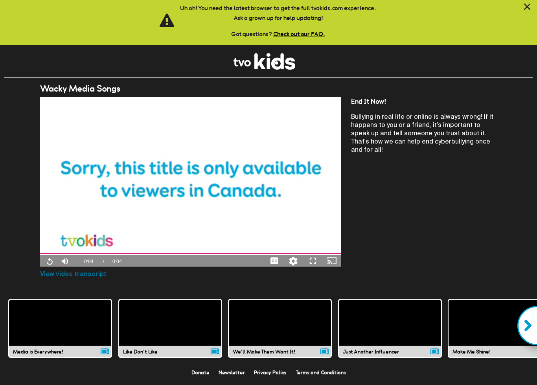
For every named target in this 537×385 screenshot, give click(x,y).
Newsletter (232, 372)
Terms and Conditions (321, 372)
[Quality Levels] (293, 260)
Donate (200, 372)
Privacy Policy (270, 372)
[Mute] (65, 260)
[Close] (527, 7)
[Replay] (49, 261)
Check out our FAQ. (299, 34)
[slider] (191, 253)
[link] (264, 67)
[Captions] (274, 260)
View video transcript (73, 274)
